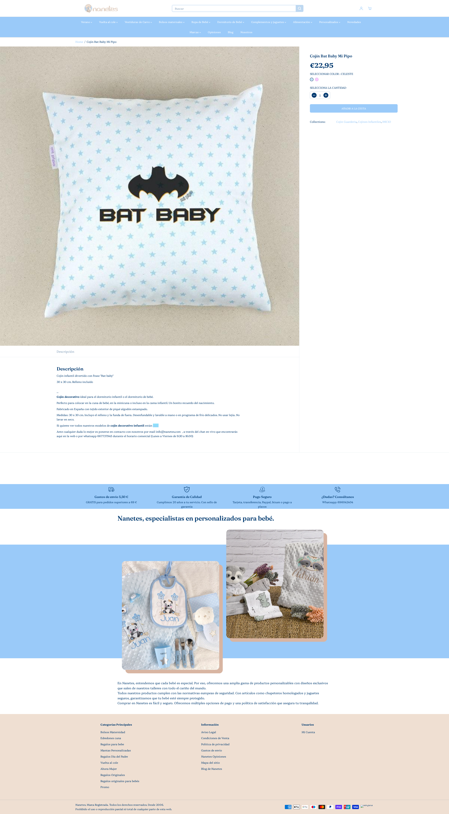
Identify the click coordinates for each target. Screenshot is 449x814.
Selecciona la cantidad (328, 87)
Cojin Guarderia (346, 121)
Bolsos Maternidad (112, 732)
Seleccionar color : (331, 74)
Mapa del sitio (210, 762)
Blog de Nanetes (211, 769)
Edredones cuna (110, 738)
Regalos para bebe (112, 744)
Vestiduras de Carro (137, 22)
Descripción (65, 351)
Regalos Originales (112, 775)
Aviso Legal (208, 732)
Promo (104, 787)
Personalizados (329, 22)
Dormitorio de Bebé (230, 22)
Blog (230, 32)
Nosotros (246, 32)
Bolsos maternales (171, 22)
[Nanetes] (100, 8)
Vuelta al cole (107, 22)
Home (79, 41)
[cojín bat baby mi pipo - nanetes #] (149, 196)
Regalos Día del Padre (114, 756)
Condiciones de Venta (215, 738)
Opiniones (214, 32)
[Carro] (370, 8)
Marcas (194, 32)
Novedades (354, 22)
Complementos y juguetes (268, 22)
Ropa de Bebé (200, 22)
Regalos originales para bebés (119, 781)
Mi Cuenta (308, 732)
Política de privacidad (215, 744)
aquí (156, 425)
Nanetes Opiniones (213, 756)
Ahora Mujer (108, 769)
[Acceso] (361, 8)
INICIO (386, 121)
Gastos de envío (211, 750)
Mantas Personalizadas (115, 750)
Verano (86, 22)
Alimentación (302, 22)
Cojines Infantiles (369, 121)
